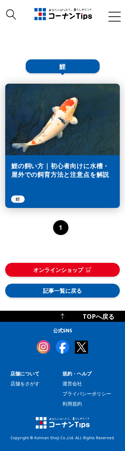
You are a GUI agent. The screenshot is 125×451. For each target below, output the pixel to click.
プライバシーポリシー (86, 393)
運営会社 (72, 383)
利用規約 (72, 403)
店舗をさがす (25, 383)
